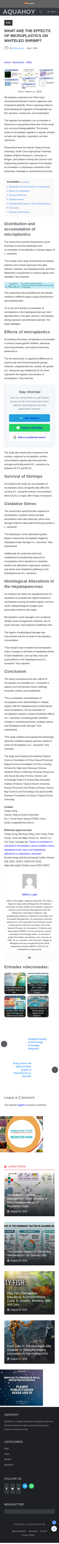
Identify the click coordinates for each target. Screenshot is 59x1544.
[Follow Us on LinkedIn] (18, 1488)
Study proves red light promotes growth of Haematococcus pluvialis (22, 1069)
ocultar (25, 182)
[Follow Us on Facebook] (6, 1488)
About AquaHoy (19, 1531)
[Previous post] (4, 1044)
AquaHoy (19, 11)
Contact (43, 1531)
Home (7, 62)
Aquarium (8, 1464)
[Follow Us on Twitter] (12, 1488)
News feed (18, 62)
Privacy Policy (28, 1535)
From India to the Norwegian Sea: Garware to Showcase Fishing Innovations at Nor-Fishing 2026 (29, 1349)
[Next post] (55, 1070)
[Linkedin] (29, 957)
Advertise (33, 1531)
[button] (41, 12)
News (7, 1454)
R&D (8, 23)
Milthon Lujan (18, 48)
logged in (22, 1105)
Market (7, 1459)
